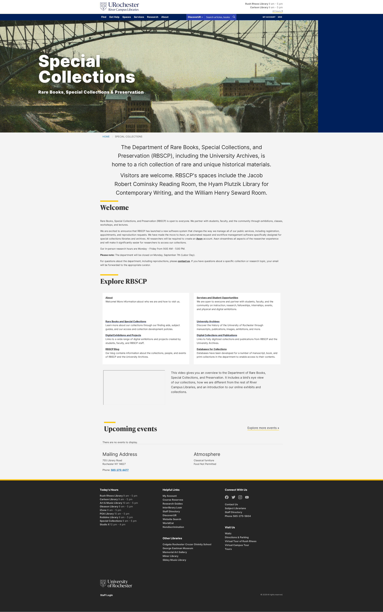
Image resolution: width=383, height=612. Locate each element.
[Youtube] (247, 497)
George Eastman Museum (178, 548)
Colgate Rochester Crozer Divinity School (187, 544)
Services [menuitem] (139, 17)
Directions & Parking (237, 537)
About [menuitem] (164, 17)
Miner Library (170, 556)
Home (106, 136)
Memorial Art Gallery (175, 552)
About (109, 297)
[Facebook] (227, 497)
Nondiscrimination (173, 527)
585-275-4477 (120, 470)
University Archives (208, 321)
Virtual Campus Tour (237, 545)
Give (280, 17)
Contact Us (231, 504)
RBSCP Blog (112, 349)
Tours (228, 549)
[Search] (234, 17)
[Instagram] (240, 497)
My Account (269, 17)
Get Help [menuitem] (114, 17)
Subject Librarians (235, 508)
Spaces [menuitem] (126, 17)
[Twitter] (233, 497)
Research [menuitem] (152, 17)
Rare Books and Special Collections (125, 321)
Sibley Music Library (174, 560)
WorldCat (168, 523)
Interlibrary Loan (172, 507)
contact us (184, 261)
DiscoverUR (170, 515)
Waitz (228, 533)
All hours (276, 11)
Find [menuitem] (103, 17)
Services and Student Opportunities (217, 297)
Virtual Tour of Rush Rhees (240, 541)
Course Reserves (173, 499)
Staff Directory (171, 511)
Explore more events (262, 428)
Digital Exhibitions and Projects (123, 335)
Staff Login (106, 595)
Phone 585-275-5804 (238, 516)
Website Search (172, 519)
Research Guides (173, 503)
